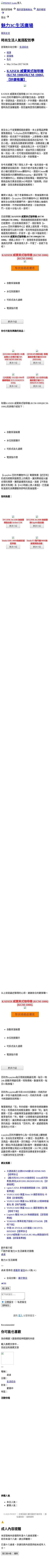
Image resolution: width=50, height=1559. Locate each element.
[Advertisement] (25, 1444)
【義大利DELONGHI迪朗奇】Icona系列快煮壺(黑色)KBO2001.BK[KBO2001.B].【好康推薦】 (27, 1181)
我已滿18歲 (6, 1553)
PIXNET (13, 1514)
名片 (9, 59)
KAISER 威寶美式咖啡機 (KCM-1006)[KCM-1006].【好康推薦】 (25, 75)
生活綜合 (23, 47)
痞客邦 (16, 1270)
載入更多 (5, 1288)
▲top (3, 1283)
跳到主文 (5, 33)
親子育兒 (22, 1278)
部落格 (10, 56)
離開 (16, 1553)
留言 (23, 1270)
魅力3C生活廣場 (17, 25)
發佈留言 (5, 1305)
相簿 (9, 52)
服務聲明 (30, 1517)
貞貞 (3, 1254)
